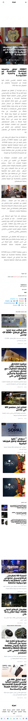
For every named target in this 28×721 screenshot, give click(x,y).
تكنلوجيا (4, 315)
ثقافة (24, 572)
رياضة (24, 712)
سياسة (9, 710)
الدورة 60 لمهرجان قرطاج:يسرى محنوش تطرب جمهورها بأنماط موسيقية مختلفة (18, 506)
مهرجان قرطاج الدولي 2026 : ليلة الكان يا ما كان (19, 513)
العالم (3, 349)
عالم (15, 712)
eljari (25, 292)
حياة (9, 712)
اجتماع (12, 315)
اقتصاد (24, 44)
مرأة (12, 712)
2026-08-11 (24, 510)
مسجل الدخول (17, 277)
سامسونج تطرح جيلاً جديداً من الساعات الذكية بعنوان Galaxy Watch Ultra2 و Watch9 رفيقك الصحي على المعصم (19, 521)
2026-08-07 (24, 516)
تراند (14, 713)
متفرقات (4, 712)
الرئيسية (23, 710)
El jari (14, 2)
